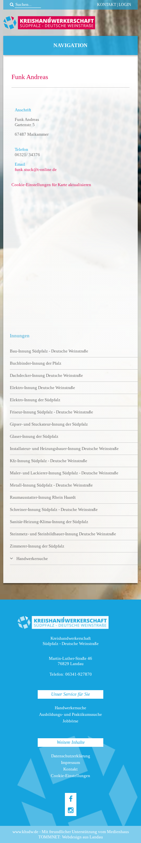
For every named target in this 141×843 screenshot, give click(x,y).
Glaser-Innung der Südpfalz (34, 436)
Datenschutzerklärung (70, 755)
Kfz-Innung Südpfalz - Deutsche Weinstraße (48, 460)
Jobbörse (70, 720)
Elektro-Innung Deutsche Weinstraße (42, 387)
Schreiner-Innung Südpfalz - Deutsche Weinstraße (54, 509)
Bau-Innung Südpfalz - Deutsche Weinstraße (49, 351)
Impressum (70, 762)
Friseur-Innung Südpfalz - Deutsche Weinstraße (51, 411)
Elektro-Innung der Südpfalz (35, 399)
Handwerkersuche (32, 558)
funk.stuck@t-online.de (36, 169)
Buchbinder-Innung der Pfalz (35, 363)
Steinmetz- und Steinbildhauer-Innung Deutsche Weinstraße (63, 533)
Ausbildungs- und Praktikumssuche (70, 714)
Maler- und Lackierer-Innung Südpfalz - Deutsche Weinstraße (64, 472)
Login (125, 4)
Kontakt (106, 4)
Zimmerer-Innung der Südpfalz (37, 546)
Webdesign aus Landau (82, 836)
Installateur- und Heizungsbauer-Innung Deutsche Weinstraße (64, 448)
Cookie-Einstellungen (70, 775)
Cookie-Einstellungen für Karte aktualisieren (51, 184)
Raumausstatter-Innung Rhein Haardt (43, 497)
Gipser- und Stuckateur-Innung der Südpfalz (49, 424)
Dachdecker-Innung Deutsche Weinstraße (46, 375)
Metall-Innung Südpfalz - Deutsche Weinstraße (51, 485)
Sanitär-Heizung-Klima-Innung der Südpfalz (49, 521)
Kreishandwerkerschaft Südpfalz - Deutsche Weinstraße (49, 22)
